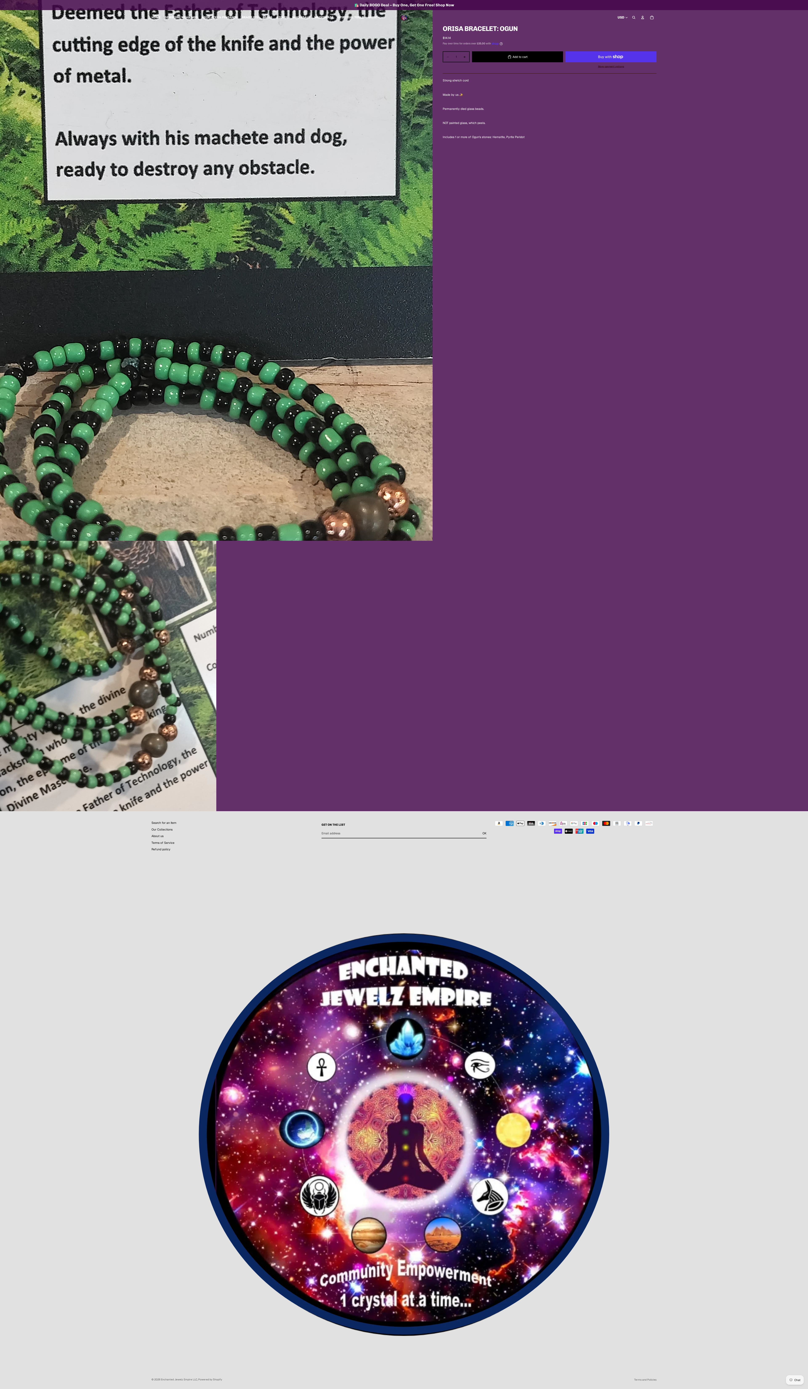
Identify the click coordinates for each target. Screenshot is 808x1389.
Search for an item (164, 823)
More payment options (611, 66)
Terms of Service (163, 843)
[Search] (633, 17)
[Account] (642, 17)
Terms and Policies (645, 1379)
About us (157, 836)
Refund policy (161, 849)
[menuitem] (372, 17)
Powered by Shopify (210, 1379)
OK (484, 833)
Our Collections (162, 829)
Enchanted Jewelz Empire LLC (179, 1379)
